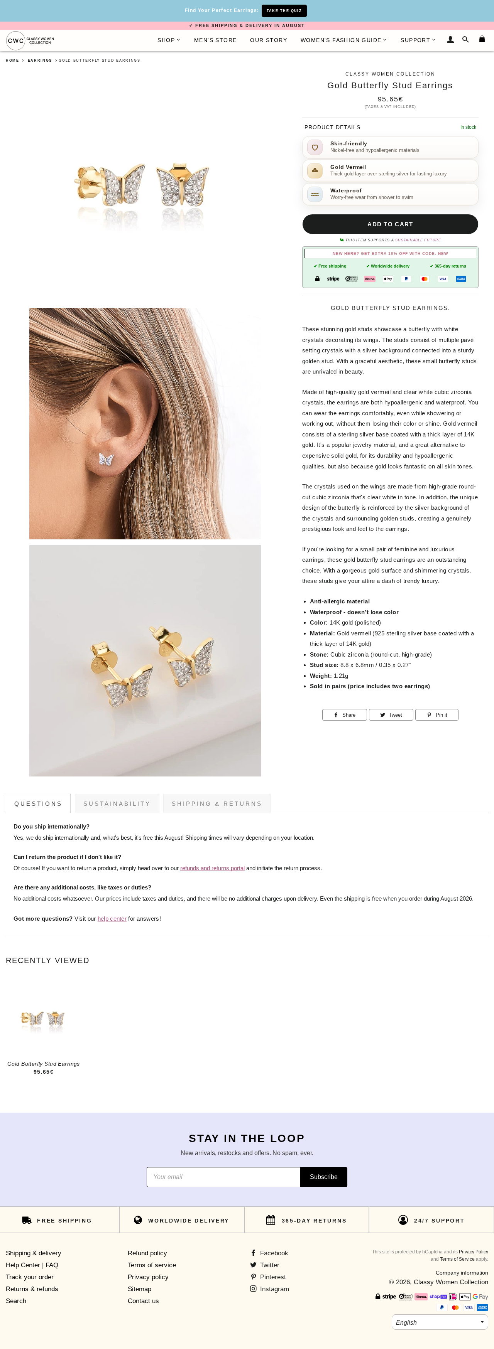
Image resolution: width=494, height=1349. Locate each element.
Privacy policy (148, 1277)
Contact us (143, 1301)
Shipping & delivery (33, 1253)
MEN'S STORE (215, 40)
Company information (462, 1273)
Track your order (30, 1277)
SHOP (166, 40)
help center (112, 919)
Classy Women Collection (451, 1282)
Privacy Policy (473, 1252)
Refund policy (147, 1253)
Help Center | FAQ (32, 1265)
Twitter (268, 1265)
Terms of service (152, 1265)
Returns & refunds (32, 1289)
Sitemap (139, 1289)
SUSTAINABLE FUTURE (418, 240)
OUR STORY (268, 40)
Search (16, 1301)
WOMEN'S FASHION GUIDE (341, 40)
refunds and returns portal (212, 868)
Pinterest (272, 1277)
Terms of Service (457, 1259)
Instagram (273, 1289)
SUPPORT (415, 40)
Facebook (273, 1253)
